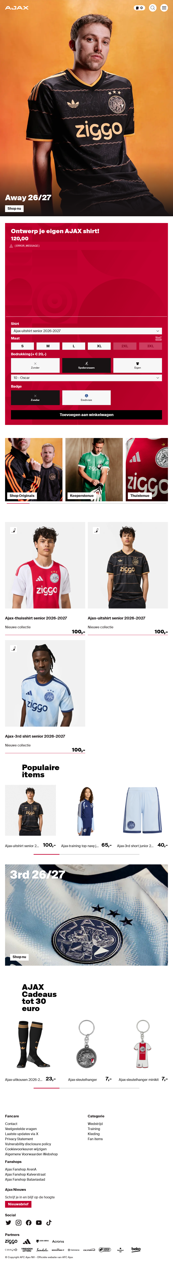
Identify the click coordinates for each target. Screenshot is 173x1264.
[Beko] (136, 1249)
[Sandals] (42, 1249)
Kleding (94, 1134)
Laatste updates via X (21, 1134)
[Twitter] (8, 1222)
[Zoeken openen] (153, 8)
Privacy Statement (19, 1139)
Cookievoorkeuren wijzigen (26, 1149)
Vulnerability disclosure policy (28, 1144)
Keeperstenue (82, 495)
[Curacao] (11, 1249)
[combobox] (86, 331)
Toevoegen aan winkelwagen (87, 414)
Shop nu (14, 208)
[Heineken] (120, 1249)
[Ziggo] (11, 1241)
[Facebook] (28, 1222)
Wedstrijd (95, 1124)
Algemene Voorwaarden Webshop (31, 1154)
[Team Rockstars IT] (58, 1249)
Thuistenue (139, 495)
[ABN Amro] (42, 1241)
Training (94, 1129)
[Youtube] (38, 1222)
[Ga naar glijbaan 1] (25, 968)
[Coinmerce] (74, 1249)
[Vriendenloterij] (27, 1249)
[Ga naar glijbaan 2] (66, 968)
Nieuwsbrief (18, 1204)
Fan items (95, 1139)
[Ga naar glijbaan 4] (147, 968)
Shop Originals (22, 495)
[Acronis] (58, 1241)
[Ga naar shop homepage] (16, 7)
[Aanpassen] (13, 530)
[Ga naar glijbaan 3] (107, 968)
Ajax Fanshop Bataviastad (25, 1179)
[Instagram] (18, 1222)
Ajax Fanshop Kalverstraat (25, 1174)
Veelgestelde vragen (21, 1129)
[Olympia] (89, 1249)
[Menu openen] (164, 8)
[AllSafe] (105, 1249)
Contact (11, 1124)
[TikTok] (49, 1222)
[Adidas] (27, 1241)
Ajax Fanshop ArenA (20, 1169)
